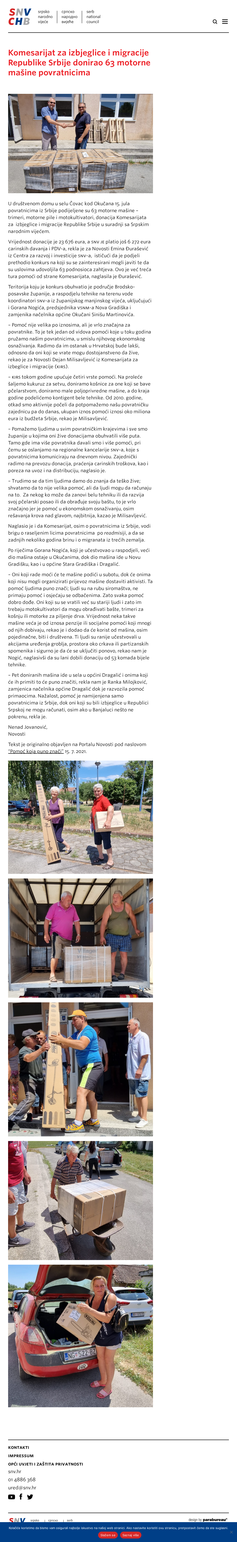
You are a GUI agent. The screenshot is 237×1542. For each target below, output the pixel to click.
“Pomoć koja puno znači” (36, 751)
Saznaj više (130, 1535)
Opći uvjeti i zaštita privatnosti (45, 1464)
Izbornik (225, 21)
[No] (231, 1532)
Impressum (21, 1455)
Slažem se (107, 1535)
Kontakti (18, 1447)
